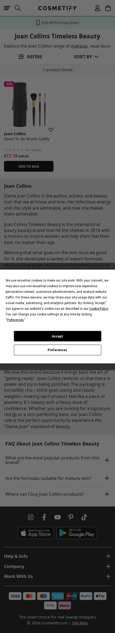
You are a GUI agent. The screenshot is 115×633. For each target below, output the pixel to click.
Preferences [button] (15, 320)
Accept (57, 336)
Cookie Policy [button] (98, 309)
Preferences (57, 350)
